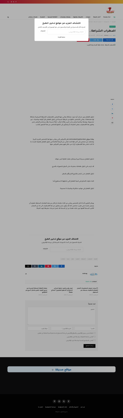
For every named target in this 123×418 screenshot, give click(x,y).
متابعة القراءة (61, 37)
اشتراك (43, 31)
